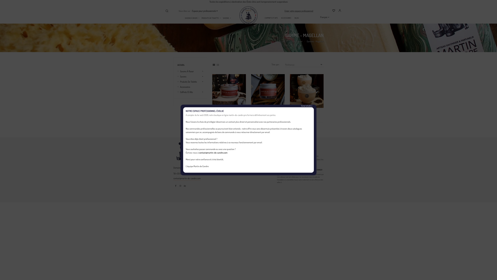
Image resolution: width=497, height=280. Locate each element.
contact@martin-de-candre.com (213, 152)
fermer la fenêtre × (307, 106)
